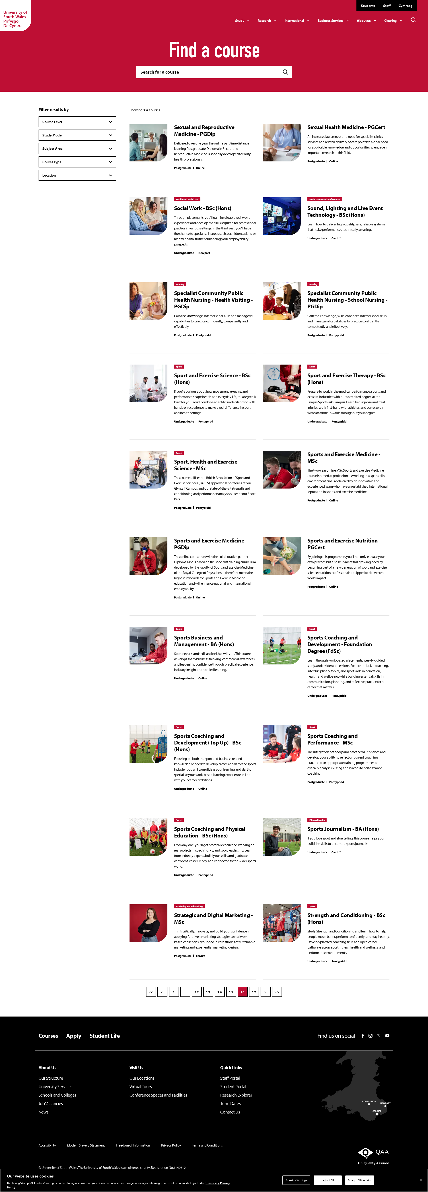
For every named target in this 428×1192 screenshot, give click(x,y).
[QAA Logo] (333, 1156)
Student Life (105, 1035)
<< (151, 992)
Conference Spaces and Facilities (158, 1095)
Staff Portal (230, 1078)
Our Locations (142, 1078)
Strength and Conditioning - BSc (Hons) (346, 918)
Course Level (52, 122)
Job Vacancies (51, 1103)
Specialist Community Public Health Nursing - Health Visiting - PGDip (213, 300)
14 (219, 992)
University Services (55, 1086)
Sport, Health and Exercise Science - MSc (205, 465)
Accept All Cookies (359, 1180)
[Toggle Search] (413, 19)
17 (254, 992)
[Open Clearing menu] (393, 20)
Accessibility (47, 1145)
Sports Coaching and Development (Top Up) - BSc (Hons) (207, 742)
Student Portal (233, 1086)
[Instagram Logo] (370, 1036)
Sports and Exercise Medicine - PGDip (210, 544)
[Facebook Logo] (363, 1036)
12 (197, 992)
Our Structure (51, 1078)
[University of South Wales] (15, 15)
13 (208, 992)
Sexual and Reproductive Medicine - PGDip (204, 130)
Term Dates (230, 1103)
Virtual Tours (141, 1086)
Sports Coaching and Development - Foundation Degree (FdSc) (339, 644)
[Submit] (285, 72)
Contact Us (230, 1112)
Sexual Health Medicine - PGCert (346, 127)
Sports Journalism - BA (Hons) (343, 828)
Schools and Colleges (57, 1095)
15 (231, 992)
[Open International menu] (298, 20)
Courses (48, 1035)
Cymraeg (405, 5)
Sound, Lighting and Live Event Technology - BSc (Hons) (345, 211)
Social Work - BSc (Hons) (202, 208)
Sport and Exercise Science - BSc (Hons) (212, 378)
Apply (73, 1035)
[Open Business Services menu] (334, 20)
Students (368, 5)
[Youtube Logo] (387, 1035)
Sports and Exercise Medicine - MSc (343, 457)
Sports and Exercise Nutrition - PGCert (344, 544)
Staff (387, 5)
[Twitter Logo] (379, 1035)
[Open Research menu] (268, 20)
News (43, 1112)
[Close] (421, 1180)
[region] (214, 1180)
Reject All (328, 1180)
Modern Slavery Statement (86, 1145)
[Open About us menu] (367, 20)
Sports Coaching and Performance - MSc (332, 739)
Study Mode (52, 135)
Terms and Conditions (207, 1145)
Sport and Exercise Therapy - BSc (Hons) (346, 378)
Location (49, 175)
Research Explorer (236, 1095)
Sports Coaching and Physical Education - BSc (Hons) (209, 832)
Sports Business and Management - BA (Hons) (204, 641)
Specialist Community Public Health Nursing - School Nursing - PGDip (347, 300)
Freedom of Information (133, 1145)
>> (277, 992)
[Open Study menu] (243, 20)
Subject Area (52, 148)
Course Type (51, 162)
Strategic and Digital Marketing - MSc (213, 918)
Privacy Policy (171, 1145)
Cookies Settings (296, 1180)
